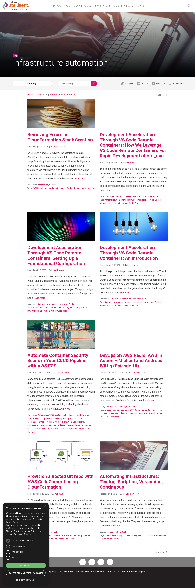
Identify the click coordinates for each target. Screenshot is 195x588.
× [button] (45, 506)
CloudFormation (65, 422)
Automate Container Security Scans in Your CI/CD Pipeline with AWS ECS (57, 361)
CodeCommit (70, 535)
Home (30, 94)
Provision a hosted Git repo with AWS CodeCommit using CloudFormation (60, 482)
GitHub (35, 429)
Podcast (131, 406)
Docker (158, 200)
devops (150, 200)
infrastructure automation (62, 94)
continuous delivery (57, 425)
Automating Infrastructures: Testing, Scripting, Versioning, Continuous (131, 482)
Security (85, 429)
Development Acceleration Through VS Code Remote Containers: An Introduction (129, 253)
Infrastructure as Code (62, 188)
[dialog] (26, 544)
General (52, 185)
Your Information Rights (128, 5)
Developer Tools (139, 196)
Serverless (114, 417)
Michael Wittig (157, 413)
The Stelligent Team (136, 372)
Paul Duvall (104, 417)
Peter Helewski (129, 162)
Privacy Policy (62, 5)
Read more (29, 534)
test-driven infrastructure (110, 539)
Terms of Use (102, 5)
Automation (43, 185)
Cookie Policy (82, 5)
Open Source (152, 196)
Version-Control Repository (62, 539)
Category (32, 83)
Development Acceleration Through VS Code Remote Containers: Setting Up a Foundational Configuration (56, 255)
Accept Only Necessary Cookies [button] (26, 573)
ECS (29, 429)
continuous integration (136, 200)
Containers (126, 196)
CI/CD (51, 415)
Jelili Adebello (62, 372)
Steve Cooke (59, 146)
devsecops (80, 425)
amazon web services (42, 422)
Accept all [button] (26, 565)
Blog (39, 94)
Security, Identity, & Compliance (68, 418)
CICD (55, 422)
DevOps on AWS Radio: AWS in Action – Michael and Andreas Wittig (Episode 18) (131, 361)
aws (127, 410)
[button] (189, 6)
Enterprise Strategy (118, 406)
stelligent (31, 432)
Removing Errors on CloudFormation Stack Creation (60, 137)
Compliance (32, 425)
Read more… (81, 178)
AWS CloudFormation (42, 188)
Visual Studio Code (131, 203)
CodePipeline (78, 422)
